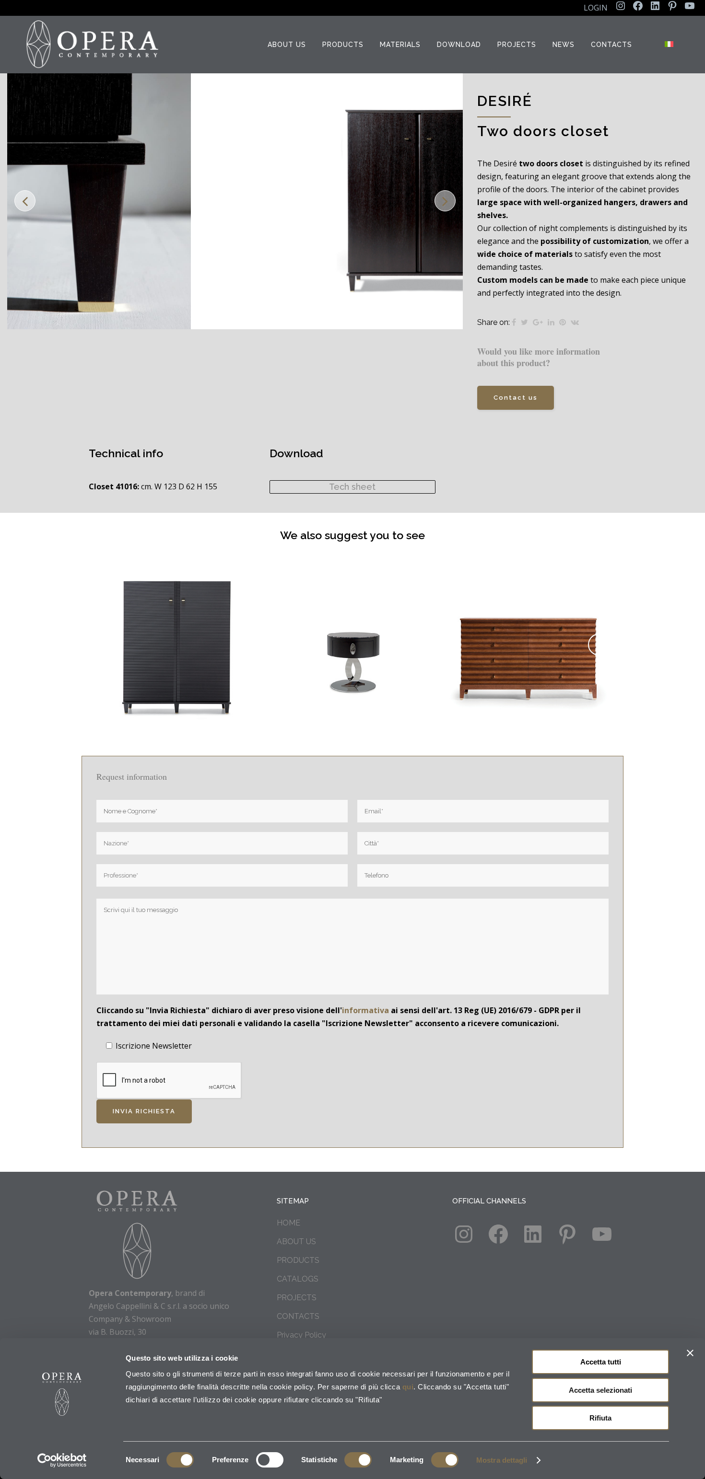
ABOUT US (296, 1241)
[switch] (269, 1459)
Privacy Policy (301, 1335)
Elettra (529, 633)
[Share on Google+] (538, 322)
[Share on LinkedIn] (551, 322)
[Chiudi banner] (690, 1353)
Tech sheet (352, 487)
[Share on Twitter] (524, 322)
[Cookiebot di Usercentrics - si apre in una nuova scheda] (62, 1460)
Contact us (516, 397)
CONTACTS (298, 1316)
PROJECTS (297, 1297)
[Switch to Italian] (670, 44)
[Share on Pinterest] (562, 322)
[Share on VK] (575, 322)
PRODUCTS (298, 1260)
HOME (288, 1222)
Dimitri (177, 633)
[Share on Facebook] (514, 322)
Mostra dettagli (502, 1460)
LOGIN (596, 7)
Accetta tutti (600, 1362)
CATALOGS (297, 1278)
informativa (365, 1010)
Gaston (353, 633)
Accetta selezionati (600, 1390)
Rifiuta (600, 1418)
